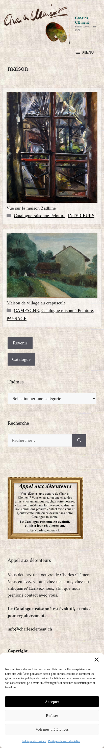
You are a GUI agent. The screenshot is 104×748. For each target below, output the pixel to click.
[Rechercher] (79, 440)
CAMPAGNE (26, 310)
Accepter (52, 702)
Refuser (52, 716)
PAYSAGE (17, 318)
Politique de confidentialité (64, 741)
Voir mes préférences (52, 729)
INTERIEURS (81, 215)
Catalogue (21, 359)
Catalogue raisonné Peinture (39, 215)
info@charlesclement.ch (30, 629)
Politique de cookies (34, 741)
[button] (96, 659)
